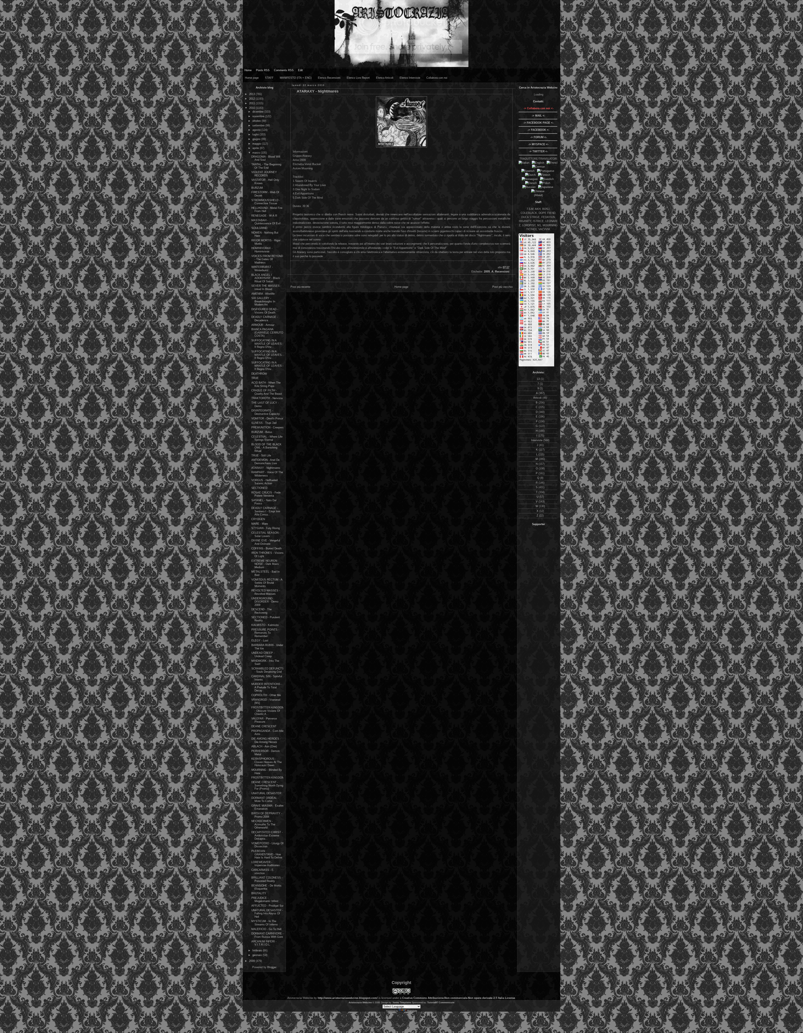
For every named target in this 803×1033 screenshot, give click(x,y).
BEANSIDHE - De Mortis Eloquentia (266, 887)
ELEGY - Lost (259, 640)
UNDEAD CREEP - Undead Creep (263, 654)
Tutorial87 (432, 1002)
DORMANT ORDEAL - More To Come (265, 799)
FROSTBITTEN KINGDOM (267, 777)
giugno (256, 139)
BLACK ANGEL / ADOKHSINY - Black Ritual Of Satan (265, 278)
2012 (252, 98)
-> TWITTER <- (538, 151)
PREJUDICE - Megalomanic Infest (264, 899)
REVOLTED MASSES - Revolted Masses (265, 592)
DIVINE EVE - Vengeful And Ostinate (265, 542)
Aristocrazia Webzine (360, 1002)
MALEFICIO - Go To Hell (266, 929)
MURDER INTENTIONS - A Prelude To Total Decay (266, 687)
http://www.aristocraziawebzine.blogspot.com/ (348, 998)
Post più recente (300, 286)
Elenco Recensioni (329, 77)
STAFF (269, 77)
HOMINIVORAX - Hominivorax (261, 250)
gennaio (257, 955)
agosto (256, 129)
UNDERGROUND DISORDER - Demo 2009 (264, 601)
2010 (252, 107)
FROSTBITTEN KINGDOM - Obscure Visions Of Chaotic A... (267, 711)
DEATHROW (259, 373)
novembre (258, 116)
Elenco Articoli (384, 77)
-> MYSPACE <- (538, 144)
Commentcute (446, 1002)
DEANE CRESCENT (263, 726)
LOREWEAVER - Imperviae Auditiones (265, 864)
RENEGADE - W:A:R (264, 215)
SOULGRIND (259, 228)
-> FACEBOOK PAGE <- (538, 122)
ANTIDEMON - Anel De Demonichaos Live (265, 461)
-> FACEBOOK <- (538, 129)
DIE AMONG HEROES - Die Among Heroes (266, 740)
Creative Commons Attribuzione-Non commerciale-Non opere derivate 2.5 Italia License (458, 998)
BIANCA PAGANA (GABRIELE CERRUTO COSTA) (267, 332)
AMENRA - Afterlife (263, 293)
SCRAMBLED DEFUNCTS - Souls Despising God (267, 670)
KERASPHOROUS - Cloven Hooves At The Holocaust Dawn (266, 762)
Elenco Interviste (410, 77)
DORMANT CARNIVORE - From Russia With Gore (267, 935)
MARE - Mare (259, 523)
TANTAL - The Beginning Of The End (266, 166)
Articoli (537, 397)
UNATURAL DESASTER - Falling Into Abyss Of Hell (267, 913)
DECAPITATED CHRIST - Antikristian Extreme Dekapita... (267, 835)
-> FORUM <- (538, 137)
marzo (256, 152)
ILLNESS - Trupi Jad (263, 422)
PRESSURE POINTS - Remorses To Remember (265, 633)
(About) (538, 195)
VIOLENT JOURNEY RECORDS (264, 174)
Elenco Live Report (358, 77)
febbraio (257, 950)
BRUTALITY (258, 893)
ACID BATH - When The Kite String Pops (266, 384)
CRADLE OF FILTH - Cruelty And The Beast (266, 392)
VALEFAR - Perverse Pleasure (264, 720)
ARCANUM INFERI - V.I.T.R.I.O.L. (263, 943)
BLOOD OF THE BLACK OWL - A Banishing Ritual (266, 447)
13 (539, 378)
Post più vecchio (502, 286)
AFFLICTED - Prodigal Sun (267, 905)
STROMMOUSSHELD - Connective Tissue (265, 202)
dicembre (258, 111)
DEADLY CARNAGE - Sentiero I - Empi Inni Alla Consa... (265, 511)
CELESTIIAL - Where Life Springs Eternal (267, 438)
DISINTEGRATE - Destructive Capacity (265, 412)
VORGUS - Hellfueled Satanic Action (264, 482)
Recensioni (502, 271)
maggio (257, 143)
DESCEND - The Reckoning (261, 611)
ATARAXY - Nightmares (265, 467)
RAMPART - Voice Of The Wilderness (267, 474)
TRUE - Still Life (261, 455)
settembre (258, 125)
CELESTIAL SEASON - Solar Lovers (265, 534)
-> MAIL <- (538, 115)
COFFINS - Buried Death (266, 548)
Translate (412, 1011)
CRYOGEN (258, 519)
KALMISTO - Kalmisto (265, 625)
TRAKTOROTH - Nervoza (267, 398)
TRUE (255, 378)
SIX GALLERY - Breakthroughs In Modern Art (263, 301)
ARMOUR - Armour (262, 324)
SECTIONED (259, 488)
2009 (252, 960)
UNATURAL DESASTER (266, 793)
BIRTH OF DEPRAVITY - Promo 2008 (266, 815)
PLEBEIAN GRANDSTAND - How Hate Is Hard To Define (266, 854)
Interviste (537, 440)
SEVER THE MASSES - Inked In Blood (266, 287)
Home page (252, 77)
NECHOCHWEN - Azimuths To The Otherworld (263, 824)
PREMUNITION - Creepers (267, 427)
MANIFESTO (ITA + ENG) (296, 77)
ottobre (257, 120)
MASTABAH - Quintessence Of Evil (265, 222)
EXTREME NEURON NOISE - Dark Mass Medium (265, 564)
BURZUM (257, 187)
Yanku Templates (402, 1002)
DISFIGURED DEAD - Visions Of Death (264, 311)
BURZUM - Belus (261, 432)
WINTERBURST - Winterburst (262, 268)
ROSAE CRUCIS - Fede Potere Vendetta (266, 494)
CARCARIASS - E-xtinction (262, 871)
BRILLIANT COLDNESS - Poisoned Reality (267, 879)
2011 (252, 103)
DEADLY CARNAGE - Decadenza (264, 318)
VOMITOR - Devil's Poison (267, 418)
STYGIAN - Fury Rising (265, 528)
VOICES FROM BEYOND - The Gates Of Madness (267, 259)
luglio (256, 134)
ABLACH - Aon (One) (264, 746)
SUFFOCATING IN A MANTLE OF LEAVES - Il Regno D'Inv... (267, 343)
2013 (252, 94)
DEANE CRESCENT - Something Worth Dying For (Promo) (267, 785)
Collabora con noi (436, 77)
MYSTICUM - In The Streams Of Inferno (264, 923)
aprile (256, 148)
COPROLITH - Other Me (266, 695)
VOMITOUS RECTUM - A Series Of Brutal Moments (266, 583)
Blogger (271, 967)
